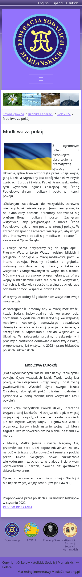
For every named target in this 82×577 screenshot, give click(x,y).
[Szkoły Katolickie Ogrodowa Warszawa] (41, 42)
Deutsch (72, 3)
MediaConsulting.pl (66, 572)
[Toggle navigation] (41, 79)
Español (57, 3)
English (43, 3)
